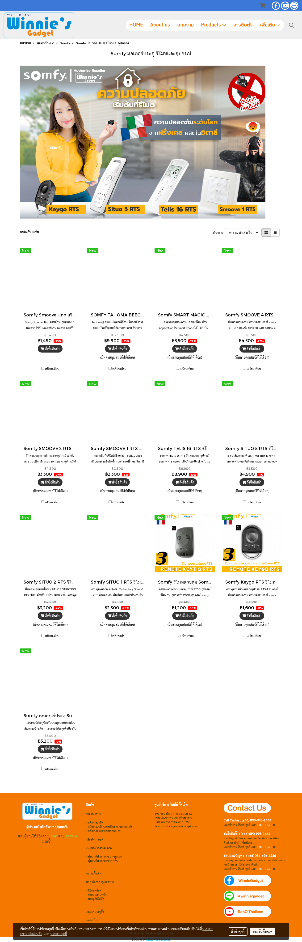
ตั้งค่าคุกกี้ (237, 931)
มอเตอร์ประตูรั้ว (95, 911)
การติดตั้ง (243, 25)
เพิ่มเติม (268, 25)
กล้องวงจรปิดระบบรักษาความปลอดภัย (110, 826)
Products (211, 25)
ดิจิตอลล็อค (94, 890)
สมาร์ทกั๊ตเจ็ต (93, 873)
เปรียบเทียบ (52, 368)
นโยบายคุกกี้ (58, 934)
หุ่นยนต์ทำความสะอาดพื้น (103, 860)
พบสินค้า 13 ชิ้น (29, 232)
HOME (136, 25)
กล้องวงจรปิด (95, 822)
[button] (291, 25)
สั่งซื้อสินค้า (52, 348)
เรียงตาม (219, 232)
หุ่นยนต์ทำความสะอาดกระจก (105, 856)
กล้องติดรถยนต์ (94, 839)
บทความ (185, 25)
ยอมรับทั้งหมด (263, 931)
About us (160, 25)
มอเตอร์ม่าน (93, 920)
